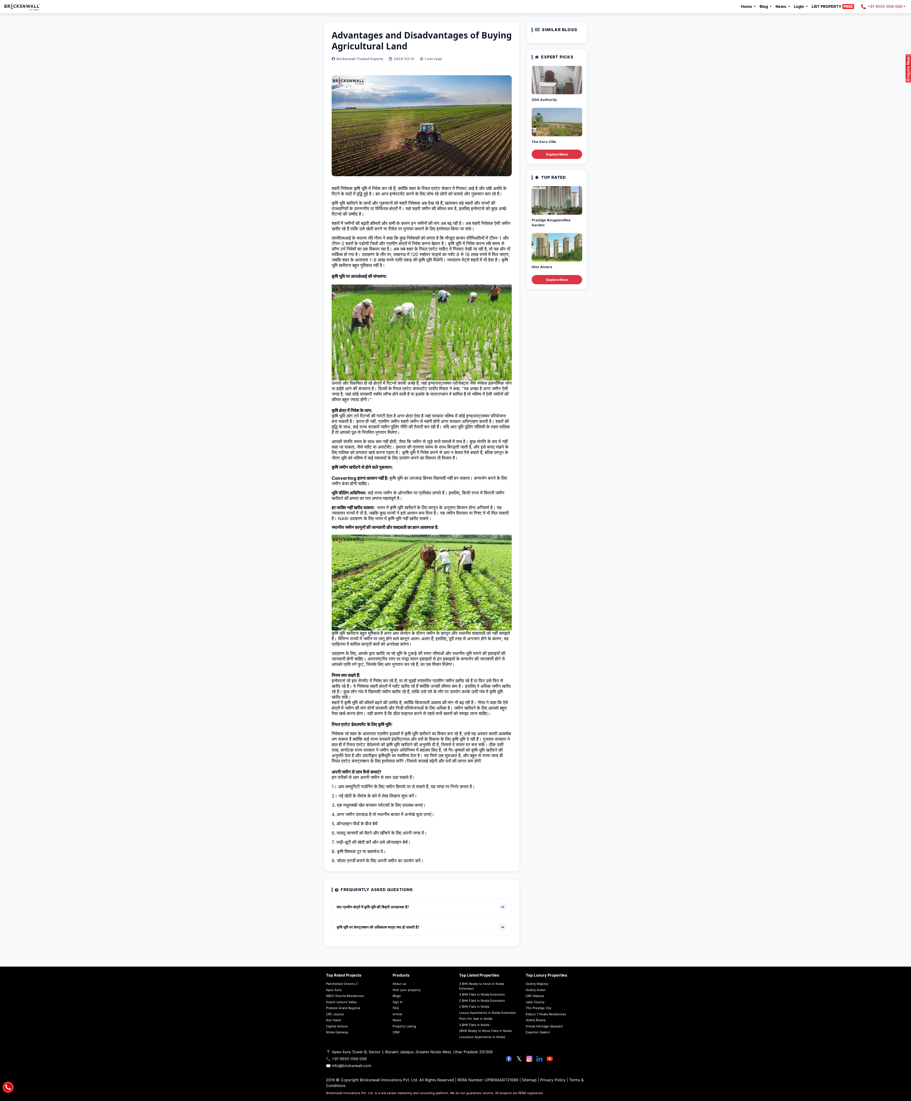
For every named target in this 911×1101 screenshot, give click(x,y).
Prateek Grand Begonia (343, 1008)
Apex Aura (333, 990)
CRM (396, 1032)
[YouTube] (549, 1058)
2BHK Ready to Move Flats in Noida (485, 1031)
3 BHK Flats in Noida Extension (482, 994)
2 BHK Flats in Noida (474, 1006)
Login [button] (799, 6)
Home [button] (747, 6)
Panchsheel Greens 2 (342, 984)
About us (399, 984)
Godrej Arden (536, 990)
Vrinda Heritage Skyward (544, 1026)
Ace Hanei (333, 1020)
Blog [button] (764, 6)
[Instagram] (530, 1058)
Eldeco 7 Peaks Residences (546, 1014)
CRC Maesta (535, 996)
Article (397, 1014)
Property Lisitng (404, 1026)
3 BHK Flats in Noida (474, 1025)
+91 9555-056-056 (884, 6)
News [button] (781, 6)
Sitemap (530, 1079)
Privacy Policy (553, 1079)
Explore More (557, 154)
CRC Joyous (335, 1014)
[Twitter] (520, 1058)
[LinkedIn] (540, 1058)
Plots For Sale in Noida (475, 1018)
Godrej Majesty (537, 984)
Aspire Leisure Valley (341, 1002)
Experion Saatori (538, 1032)
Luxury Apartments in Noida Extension (487, 1013)
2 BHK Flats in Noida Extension (482, 1000)
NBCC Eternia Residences (345, 996)
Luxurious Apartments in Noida (482, 1037)
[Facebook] (509, 1058)
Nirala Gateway (337, 1032)
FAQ (396, 1008)
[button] (834, 6)
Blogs (397, 996)
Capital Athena (337, 1026)
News (397, 1020)
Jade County (535, 1002)
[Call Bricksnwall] (8, 1086)
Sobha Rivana (535, 1020)
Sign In (398, 1002)
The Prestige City (538, 1008)
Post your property (407, 990)
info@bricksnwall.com (351, 1065)
